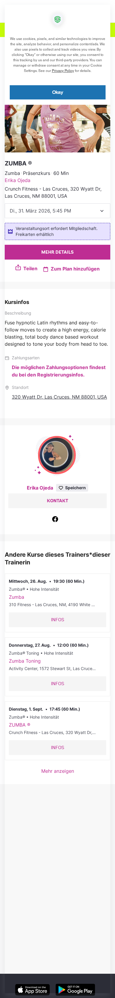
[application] (57, 499)
